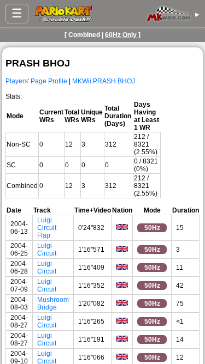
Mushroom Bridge (53, 303)
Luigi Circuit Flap (46, 227)
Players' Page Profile (36, 81)
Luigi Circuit (46, 249)
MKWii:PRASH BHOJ (103, 81)
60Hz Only (121, 35)
